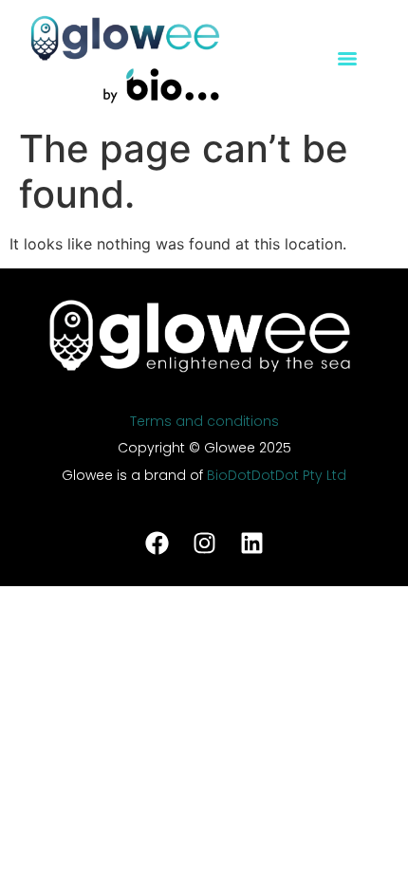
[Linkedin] (251, 543)
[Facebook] (156, 543)
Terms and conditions (204, 421)
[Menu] (347, 59)
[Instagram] (204, 543)
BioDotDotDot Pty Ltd (276, 475)
